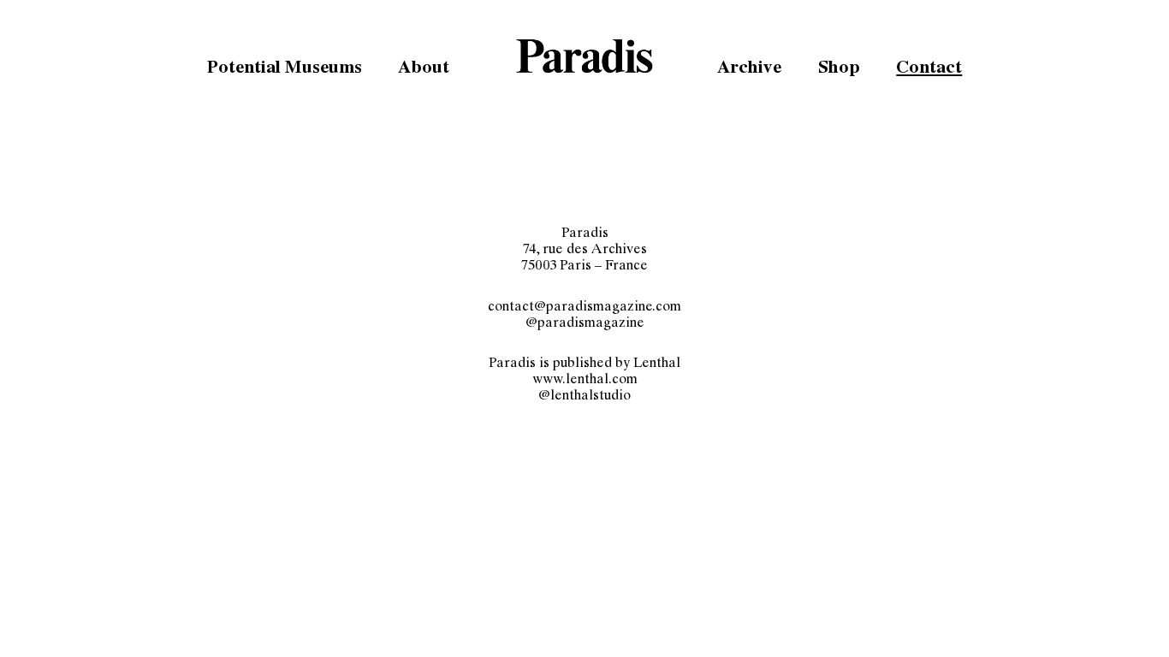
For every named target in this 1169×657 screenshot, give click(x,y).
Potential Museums (284, 69)
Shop (839, 69)
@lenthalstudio (584, 398)
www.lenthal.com (585, 381)
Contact (929, 69)
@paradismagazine (584, 324)
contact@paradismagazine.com (584, 308)
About (423, 69)
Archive (749, 69)
